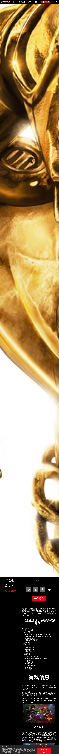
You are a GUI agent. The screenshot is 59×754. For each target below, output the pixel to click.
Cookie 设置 (44, 746)
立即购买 (45, 2)
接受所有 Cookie (44, 749)
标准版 (9, 580)
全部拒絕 (44, 752)
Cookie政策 (18, 752)
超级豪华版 (9, 590)
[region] (29, 749)
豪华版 (9, 585)
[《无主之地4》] (5, 2)
